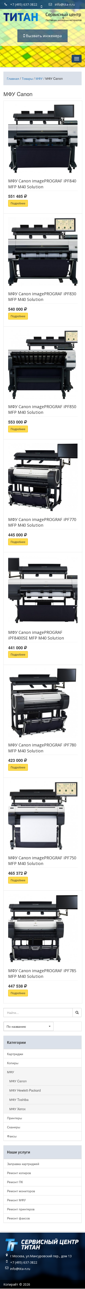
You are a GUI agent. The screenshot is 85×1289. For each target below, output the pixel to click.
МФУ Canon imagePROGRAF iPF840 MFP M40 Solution (42, 183)
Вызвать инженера (43, 35)
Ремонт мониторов (21, 1191)
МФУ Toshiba (19, 1099)
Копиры (12, 1063)
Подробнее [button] (18, 203)
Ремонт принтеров (20, 1209)
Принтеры (14, 1118)
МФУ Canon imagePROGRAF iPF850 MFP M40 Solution (42, 409)
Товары (27, 78)
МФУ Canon (18, 1081)
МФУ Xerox (17, 1109)
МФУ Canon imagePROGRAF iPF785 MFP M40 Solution (42, 973)
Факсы (12, 1136)
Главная (13, 78)
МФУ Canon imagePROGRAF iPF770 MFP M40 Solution (42, 522)
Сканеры (13, 1127)
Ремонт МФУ (16, 1200)
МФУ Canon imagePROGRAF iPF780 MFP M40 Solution (42, 747)
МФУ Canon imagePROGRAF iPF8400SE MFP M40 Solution (36, 635)
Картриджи (15, 1054)
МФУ (39, 78)
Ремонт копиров (19, 1172)
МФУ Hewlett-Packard (25, 1090)
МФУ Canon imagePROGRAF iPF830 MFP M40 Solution (42, 296)
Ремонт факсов (18, 1218)
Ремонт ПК (15, 1182)
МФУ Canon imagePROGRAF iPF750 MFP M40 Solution (42, 860)
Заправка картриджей (23, 1163)
